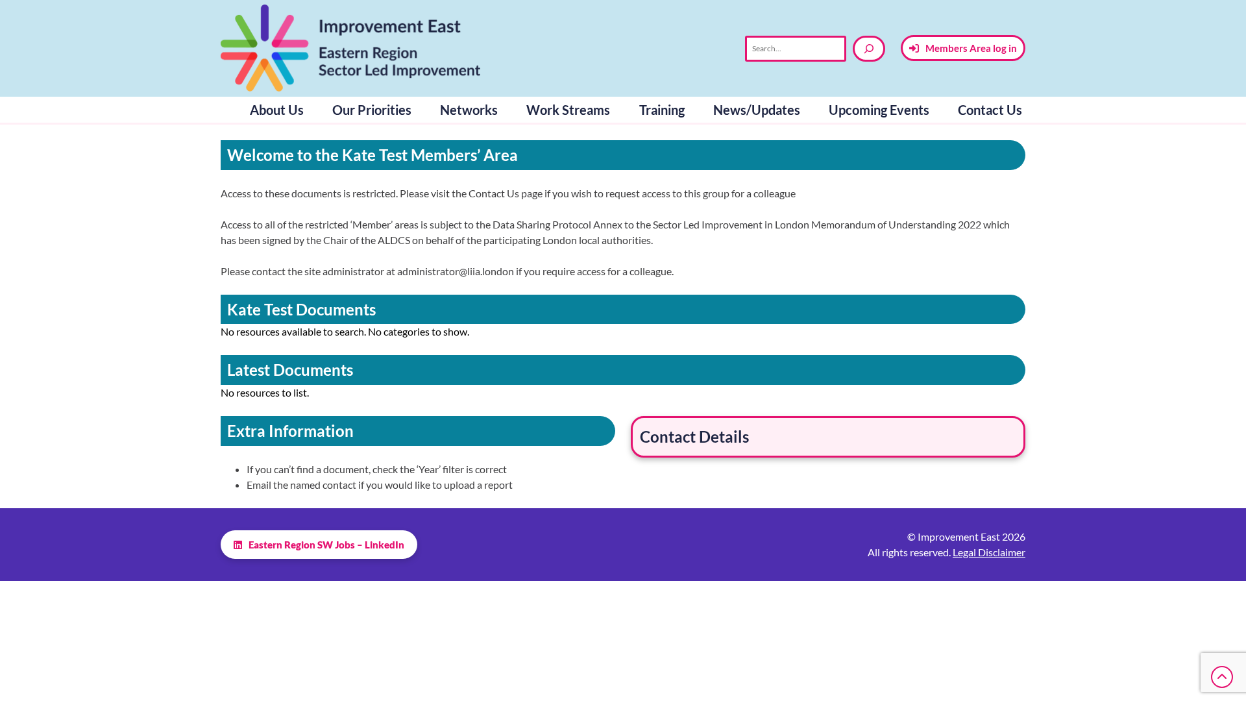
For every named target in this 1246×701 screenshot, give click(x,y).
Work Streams (568, 109)
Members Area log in (971, 48)
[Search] (869, 49)
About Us (277, 109)
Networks (469, 109)
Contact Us (990, 109)
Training (662, 109)
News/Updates (756, 109)
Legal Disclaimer (989, 552)
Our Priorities (371, 109)
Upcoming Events (879, 109)
